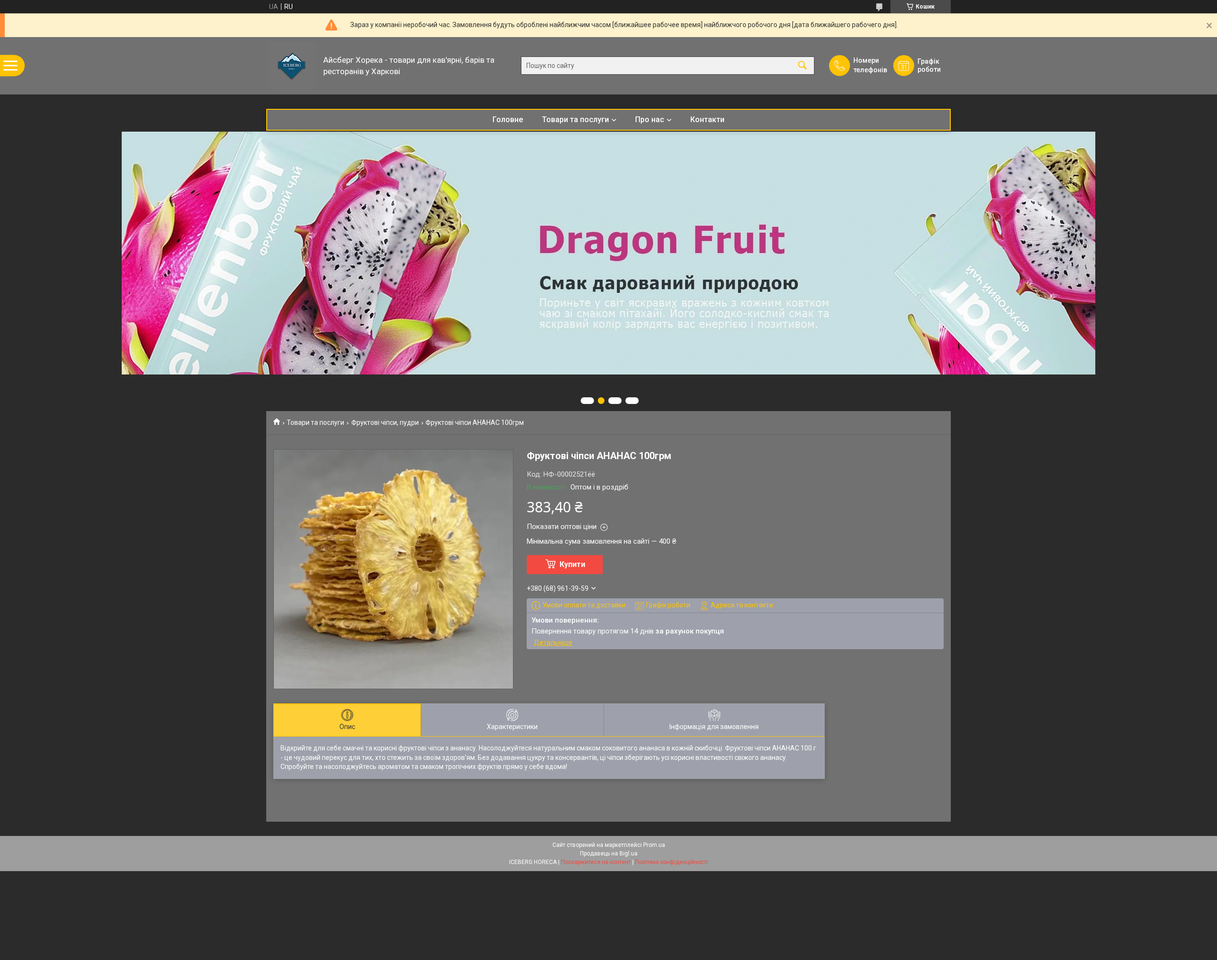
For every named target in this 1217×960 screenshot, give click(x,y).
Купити (572, 564)
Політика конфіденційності (671, 862)
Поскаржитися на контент (596, 862)
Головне (508, 119)
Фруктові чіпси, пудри (385, 422)
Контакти (707, 119)
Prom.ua (654, 845)
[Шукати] (802, 66)
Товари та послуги (575, 119)
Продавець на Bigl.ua (608, 853)
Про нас (649, 119)
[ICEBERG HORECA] (292, 65)
